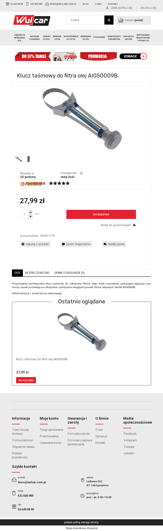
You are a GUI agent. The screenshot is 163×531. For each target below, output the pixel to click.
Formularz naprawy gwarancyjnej (80, 442)
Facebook (130, 433)
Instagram (130, 440)
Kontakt (113, 4)
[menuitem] (20, 38)
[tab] (17, 272)
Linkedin (128, 453)
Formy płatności (22, 440)
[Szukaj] (109, 20)
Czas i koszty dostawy (20, 431)
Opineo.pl (101, 436)
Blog (86, 4)
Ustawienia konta (50, 442)
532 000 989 (36, 4)
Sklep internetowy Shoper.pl (82, 528)
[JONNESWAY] (33, 183)
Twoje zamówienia (51, 429)
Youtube (128, 446)
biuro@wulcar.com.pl (63, 4)
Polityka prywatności (19, 455)
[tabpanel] (81, 288)
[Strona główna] (32, 20)
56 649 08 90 (16, 4)
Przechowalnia (49, 436)
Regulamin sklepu (23, 446)
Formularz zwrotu (79, 433)
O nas (98, 4)
